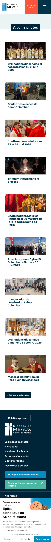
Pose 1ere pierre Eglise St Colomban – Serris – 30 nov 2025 (24, 262)
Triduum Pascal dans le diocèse (23, 180)
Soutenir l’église (14, 461)
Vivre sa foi (11, 446)
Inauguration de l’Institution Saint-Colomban (20, 302)
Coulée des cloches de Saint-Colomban (22, 106)
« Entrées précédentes (18, 395)
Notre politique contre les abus (23, 474)
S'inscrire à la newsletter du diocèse (22, 484)
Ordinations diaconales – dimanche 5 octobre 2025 (25, 341)
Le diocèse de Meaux (17, 442)
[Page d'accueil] (10, 6)
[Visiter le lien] (25, 51)
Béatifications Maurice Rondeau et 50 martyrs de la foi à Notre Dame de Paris (25, 220)
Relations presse (17, 418)
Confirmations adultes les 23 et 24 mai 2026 (25, 143)
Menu (44, 9)
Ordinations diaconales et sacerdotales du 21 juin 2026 (25, 66)
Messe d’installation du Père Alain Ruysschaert (23, 378)
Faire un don (31, 7)
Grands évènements (17, 456)
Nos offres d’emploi (16, 465)
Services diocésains (16, 451)
